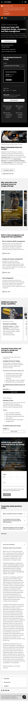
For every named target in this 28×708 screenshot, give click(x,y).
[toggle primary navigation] (2, 2)
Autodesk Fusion (5, 157)
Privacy (2, 695)
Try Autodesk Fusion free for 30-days (12, 425)
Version (5, 63)
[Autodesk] (7, 2)
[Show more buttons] (25, 142)
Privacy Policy (6, 490)
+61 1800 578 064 (5, 47)
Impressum (13, 697)
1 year (7, 90)
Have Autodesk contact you (9, 51)
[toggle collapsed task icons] (20, 2)
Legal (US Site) (7, 697)
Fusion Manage (8, 162)
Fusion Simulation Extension (17, 160)
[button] (14, 65)
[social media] (5, 690)
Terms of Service (14, 490)
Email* (4, 482)
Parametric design (8, 326)
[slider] (13, 142)
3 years (14, 90)
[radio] (14, 75)
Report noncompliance (18, 695)
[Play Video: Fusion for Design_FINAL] (14, 135)
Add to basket (14, 100)
